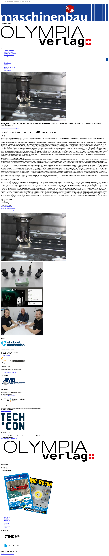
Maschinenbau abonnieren (7, 554)
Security (6, 65)
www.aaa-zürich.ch (5, 355)
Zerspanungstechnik (9, 50)
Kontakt (6, 527)
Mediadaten (7, 517)
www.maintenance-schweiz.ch (8, 372)
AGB (5, 524)
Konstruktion (7, 64)
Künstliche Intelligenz (9, 67)
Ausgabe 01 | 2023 (5, 128)
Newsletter (6, 521)
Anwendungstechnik (9, 210)
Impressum (6, 523)
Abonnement (7, 520)
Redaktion (6, 519)
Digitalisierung (7, 63)
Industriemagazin (14, 128)
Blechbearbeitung (8, 52)
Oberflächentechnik (9, 55)
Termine (6, 56)
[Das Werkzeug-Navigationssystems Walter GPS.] (22, 306)
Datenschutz (7, 526)
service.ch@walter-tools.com (8, 208)
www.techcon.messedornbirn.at (9, 438)
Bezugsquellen (7, 70)
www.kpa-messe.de (6, 411)
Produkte (6, 68)
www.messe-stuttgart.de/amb (8, 395)
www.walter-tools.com (6, 206)
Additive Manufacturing (10, 53)
